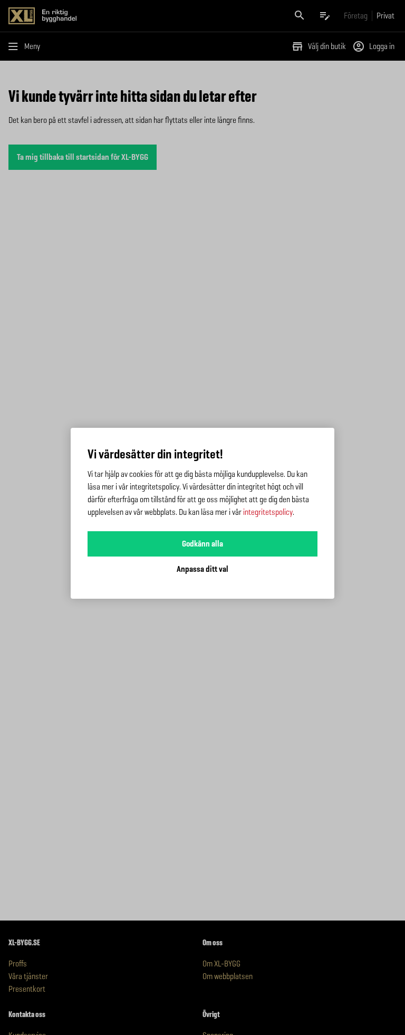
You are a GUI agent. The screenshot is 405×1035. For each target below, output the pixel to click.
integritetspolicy (268, 512)
